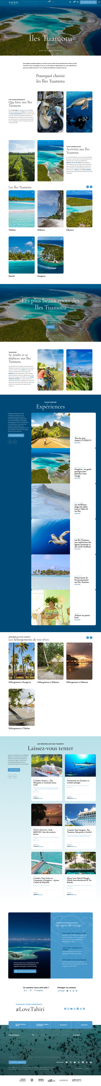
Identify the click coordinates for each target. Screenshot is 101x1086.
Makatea (41, 229)
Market (87, 1068)
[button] (50, 1)
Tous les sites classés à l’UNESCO (82, 439)
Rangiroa (41, 276)
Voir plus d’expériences (16, 435)
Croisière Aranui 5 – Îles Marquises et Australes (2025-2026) (45, 782)
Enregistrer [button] (51, 45)
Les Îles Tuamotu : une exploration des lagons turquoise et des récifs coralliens (82, 543)
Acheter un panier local (82, 616)
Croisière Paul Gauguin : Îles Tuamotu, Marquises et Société (79, 831)
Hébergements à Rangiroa (20, 682)
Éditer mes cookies (51, 1067)
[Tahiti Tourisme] (13, 3)
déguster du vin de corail (73, 162)
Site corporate (78, 1068)
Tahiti (23, 112)
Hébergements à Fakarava (77, 682)
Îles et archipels (48, 50)
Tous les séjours (14, 769)
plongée (15, 110)
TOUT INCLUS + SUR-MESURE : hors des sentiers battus (44, 832)
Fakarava (70, 229)
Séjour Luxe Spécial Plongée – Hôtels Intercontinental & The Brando (79, 880)
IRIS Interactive (18, 1067)
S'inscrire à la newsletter (17, 1062)
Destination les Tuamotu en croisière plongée (78, 781)
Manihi (12, 276)
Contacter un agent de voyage (26, 971)
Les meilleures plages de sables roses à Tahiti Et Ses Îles (81, 507)
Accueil (41, 50)
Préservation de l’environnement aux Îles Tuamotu (81, 579)
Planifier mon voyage (89, 2)
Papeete (11, 373)
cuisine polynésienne (16, 113)
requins (76, 169)
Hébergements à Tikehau (19, 728)
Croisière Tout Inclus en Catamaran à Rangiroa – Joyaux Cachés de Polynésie (46, 880)
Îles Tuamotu (28, 316)
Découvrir (50, 326)
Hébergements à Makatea (48, 682)
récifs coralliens (86, 169)
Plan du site (24, 1067)
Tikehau (12, 229)
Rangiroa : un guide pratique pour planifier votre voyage (82, 472)
